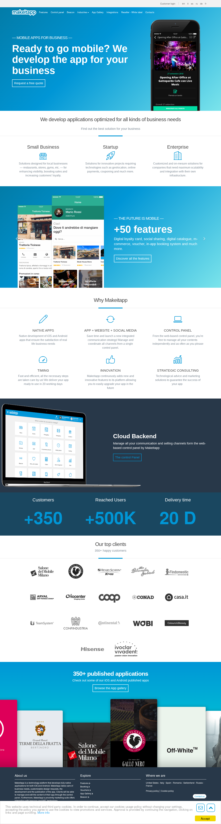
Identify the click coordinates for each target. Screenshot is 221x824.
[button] (16, 239)
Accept (205, 818)
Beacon (70, 12)
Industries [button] (82, 12)
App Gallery (98, 12)
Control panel (57, 12)
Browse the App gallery (110, 688)
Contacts (149, 12)
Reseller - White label (131, 12)
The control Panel (127, 457)
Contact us (200, 796)
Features (43, 12)
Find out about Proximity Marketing (140, 261)
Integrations (112, 12)
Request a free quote (28, 83)
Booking (84, 786)
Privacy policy (152, 790)
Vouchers (84, 789)
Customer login (167, 3)
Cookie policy (167, 790)
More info (43, 812)
